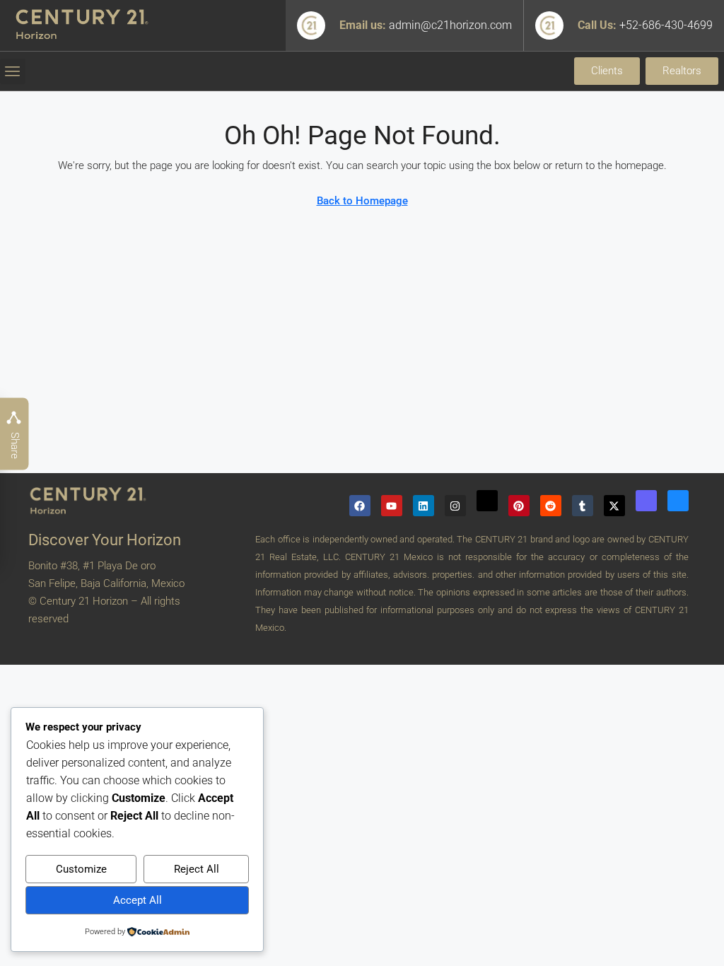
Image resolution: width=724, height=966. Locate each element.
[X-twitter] (614, 505)
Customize (81, 869)
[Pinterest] (519, 505)
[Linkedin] (423, 505)
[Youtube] (391, 505)
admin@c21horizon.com (450, 25)
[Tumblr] (582, 505)
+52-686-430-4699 (666, 25)
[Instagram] (455, 505)
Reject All (196, 869)
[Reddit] (550, 505)
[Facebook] (359, 505)
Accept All (137, 900)
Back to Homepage (362, 200)
